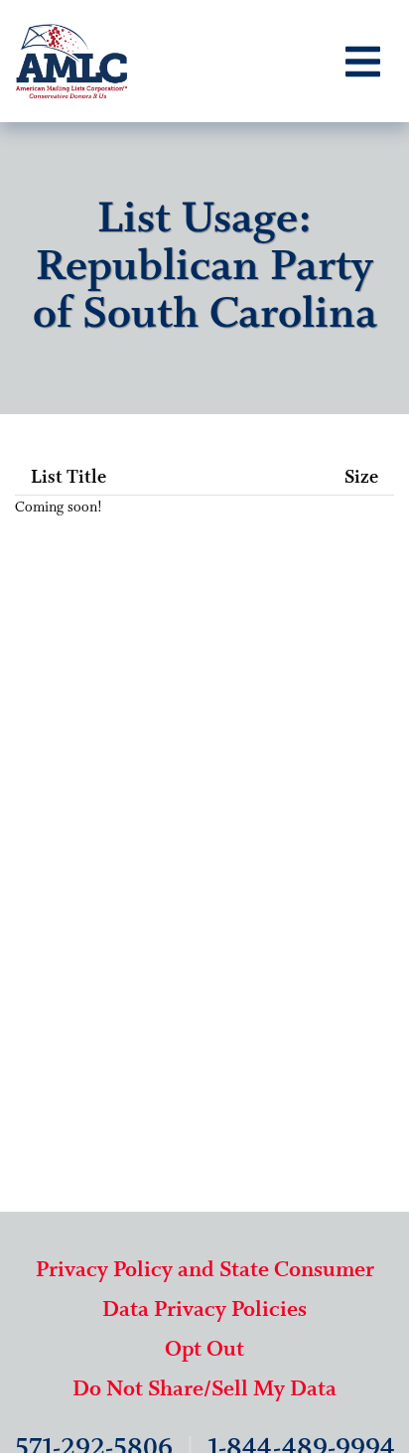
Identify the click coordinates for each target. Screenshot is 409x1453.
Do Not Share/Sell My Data (204, 1390)
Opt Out (204, 1350)
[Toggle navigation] (363, 61)
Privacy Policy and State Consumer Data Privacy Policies (205, 1290)
